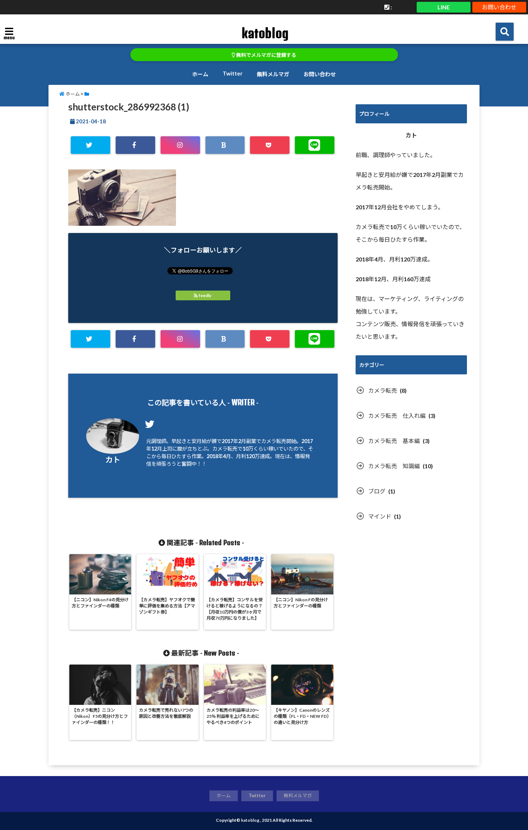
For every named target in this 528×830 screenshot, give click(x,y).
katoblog (264, 33)
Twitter (232, 73)
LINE (443, 7)
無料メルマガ (273, 74)
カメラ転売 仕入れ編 (397, 415)
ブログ (376, 491)
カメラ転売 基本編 (394, 440)
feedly (205, 295)
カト (112, 459)
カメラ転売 (382, 390)
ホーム (200, 74)
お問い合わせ (499, 7)
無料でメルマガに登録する (265, 55)
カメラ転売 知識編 (394, 465)
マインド (379, 516)
